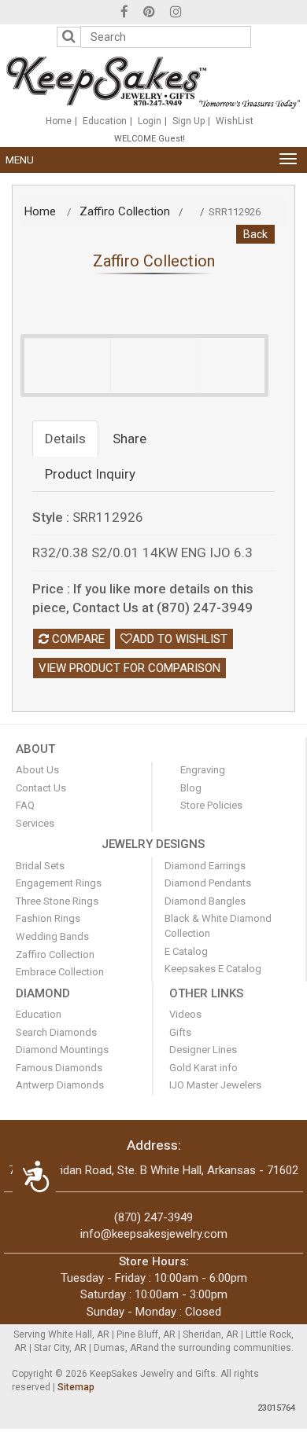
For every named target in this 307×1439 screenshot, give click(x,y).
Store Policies (211, 805)
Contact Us (41, 788)
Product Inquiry (90, 474)
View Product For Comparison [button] (129, 668)
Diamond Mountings (62, 1049)
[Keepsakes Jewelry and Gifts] (153, 81)
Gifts (180, 1032)
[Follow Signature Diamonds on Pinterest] (149, 14)
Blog (191, 788)
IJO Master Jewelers (215, 1085)
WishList (234, 121)
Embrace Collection (60, 972)
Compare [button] (77, 639)
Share (129, 438)
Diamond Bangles (205, 901)
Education (105, 121)
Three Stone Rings (57, 901)
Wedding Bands (52, 936)
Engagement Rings (59, 883)
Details (65, 438)
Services (35, 823)
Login (149, 121)
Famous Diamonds (59, 1068)
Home (59, 121)
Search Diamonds (56, 1032)
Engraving (202, 770)
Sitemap (75, 1387)
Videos (185, 1014)
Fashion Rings (48, 918)
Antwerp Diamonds (60, 1085)
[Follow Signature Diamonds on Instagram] (176, 14)
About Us (37, 770)
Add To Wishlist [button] (179, 639)
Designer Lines (203, 1049)
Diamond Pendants (208, 883)
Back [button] (255, 234)
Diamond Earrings (205, 866)
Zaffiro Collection (125, 211)
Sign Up (188, 121)
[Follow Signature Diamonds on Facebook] (124, 14)
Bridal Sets (40, 866)
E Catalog (186, 951)
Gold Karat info (203, 1068)
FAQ (25, 805)
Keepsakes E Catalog (213, 969)
